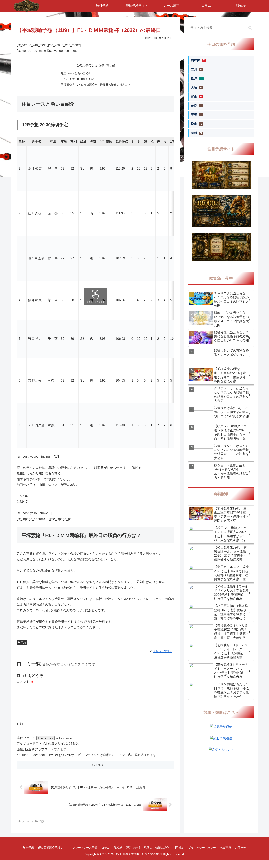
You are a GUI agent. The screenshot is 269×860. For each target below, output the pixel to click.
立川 (196, 69)
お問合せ (240, 847)
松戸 (197, 78)
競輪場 (118, 847)
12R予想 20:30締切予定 (79, 79)
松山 (196, 123)
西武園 (198, 60)
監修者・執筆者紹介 (156, 847)
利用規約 (178, 847)
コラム (105, 847)
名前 (20, 724)
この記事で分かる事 (90, 65)
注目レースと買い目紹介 (76, 73)
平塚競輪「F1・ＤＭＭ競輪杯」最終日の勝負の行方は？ (95, 84)
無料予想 (28, 847)
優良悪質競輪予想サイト (53, 847)
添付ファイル (26, 738)
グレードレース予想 (84, 847)
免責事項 (225, 847)
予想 (23, 642)
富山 (196, 96)
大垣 (196, 87)
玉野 (196, 114)
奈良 (196, 105)
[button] (250, 27)
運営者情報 (133, 847)
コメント (25, 681)
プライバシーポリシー (202, 847)
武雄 (196, 132)
